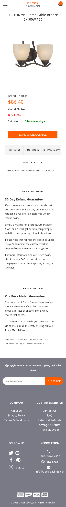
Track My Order (49, 430)
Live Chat (52, 461)
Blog (18, 468)
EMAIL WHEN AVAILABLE (33, 134)
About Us (16, 411)
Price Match (53, 149)
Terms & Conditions (16, 420)
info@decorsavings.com (49, 471)
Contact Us (50, 411)
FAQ (49, 415)
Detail (16, 149)
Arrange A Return (49, 425)
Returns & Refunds (49, 420)
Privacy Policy (16, 415)
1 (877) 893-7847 (49, 456)
